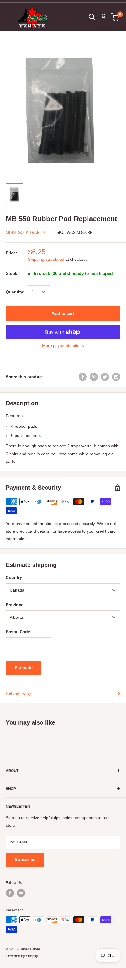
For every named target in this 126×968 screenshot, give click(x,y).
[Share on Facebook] (83, 377)
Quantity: (15, 291)
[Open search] (92, 17)
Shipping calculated (46, 259)
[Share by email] (116, 377)
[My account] (103, 17)
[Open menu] (9, 17)
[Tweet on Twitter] (105, 377)
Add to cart (63, 313)
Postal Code (18, 631)
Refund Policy (18, 693)
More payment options (63, 345)
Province (14, 604)
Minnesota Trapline (27, 232)
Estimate (24, 667)
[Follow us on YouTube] (21, 893)
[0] (115, 17)
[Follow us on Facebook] (10, 893)
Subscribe (25, 859)
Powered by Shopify (22, 956)
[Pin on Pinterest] (94, 377)
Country (14, 577)
